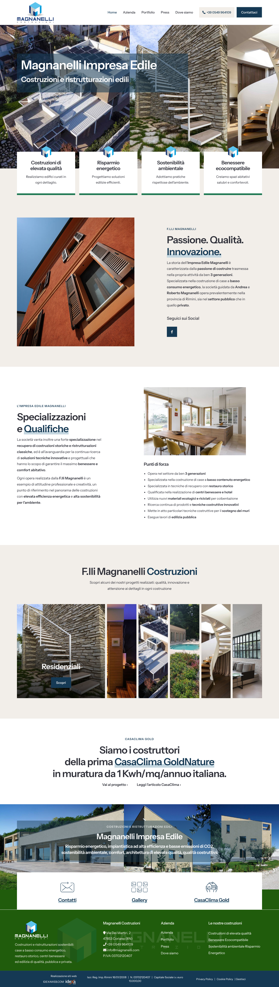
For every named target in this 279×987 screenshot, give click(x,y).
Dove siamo (184, 12)
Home (112, 12)
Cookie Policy (225, 979)
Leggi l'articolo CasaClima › (159, 785)
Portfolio (148, 12)
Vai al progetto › (115, 785)
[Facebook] (172, 332)
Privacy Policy (204, 979)
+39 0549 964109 (120, 944)
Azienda (129, 12)
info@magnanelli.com (123, 950)
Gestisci (241, 979)
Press (165, 12)
